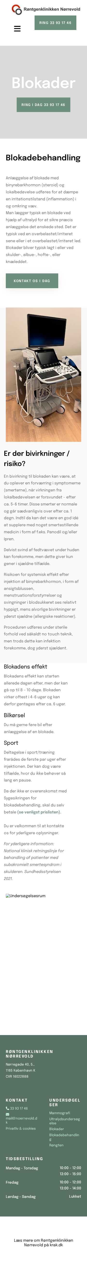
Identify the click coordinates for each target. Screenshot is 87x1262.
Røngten (56, 1145)
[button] (14, 29)
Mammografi (59, 1113)
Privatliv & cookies (21, 1128)
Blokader (56, 1129)
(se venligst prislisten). (39, 812)
